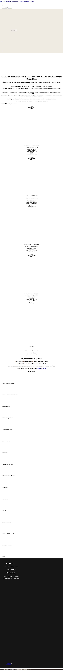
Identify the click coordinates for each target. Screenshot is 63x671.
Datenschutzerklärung (26, 669)
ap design (6, 669)
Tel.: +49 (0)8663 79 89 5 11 (11, 576)
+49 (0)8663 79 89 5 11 (41, 368)
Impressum (19, 669)
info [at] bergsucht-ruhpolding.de (11, 578)
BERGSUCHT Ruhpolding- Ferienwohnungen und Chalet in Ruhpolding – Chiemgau (17, 1)
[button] (14, 30)
